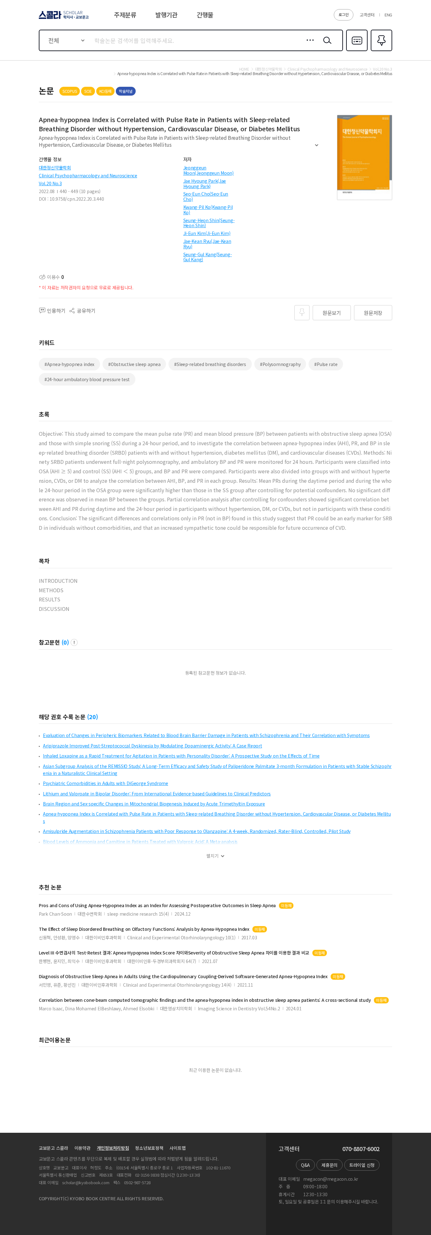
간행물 (205, 14)
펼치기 (317, 147)
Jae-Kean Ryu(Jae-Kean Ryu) (207, 244)
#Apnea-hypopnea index (69, 364)
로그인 (344, 14)
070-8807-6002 (361, 1148)
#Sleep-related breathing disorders (210, 364)
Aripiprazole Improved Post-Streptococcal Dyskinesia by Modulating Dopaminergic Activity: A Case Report (152, 745)
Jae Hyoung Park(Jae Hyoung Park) (204, 183)
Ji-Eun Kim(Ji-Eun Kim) (207, 233)
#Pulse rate (325, 364)
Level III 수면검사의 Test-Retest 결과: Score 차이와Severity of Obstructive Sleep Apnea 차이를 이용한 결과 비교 (174, 953)
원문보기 (331, 312)
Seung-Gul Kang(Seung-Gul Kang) (207, 257)
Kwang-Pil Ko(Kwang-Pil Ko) (208, 210)
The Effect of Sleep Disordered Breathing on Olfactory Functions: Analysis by (144, 929)
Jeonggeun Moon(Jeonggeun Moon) (208, 170)
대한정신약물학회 (55, 167)
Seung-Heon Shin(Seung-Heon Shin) (209, 223)
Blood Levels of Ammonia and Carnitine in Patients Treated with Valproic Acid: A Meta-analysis (140, 841)
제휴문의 (330, 1165)
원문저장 (373, 312)
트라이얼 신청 (362, 1165)
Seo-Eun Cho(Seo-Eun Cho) (205, 196)
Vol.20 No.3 (50, 183)
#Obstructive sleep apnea (134, 364)
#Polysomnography (280, 364)
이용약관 (82, 1148)
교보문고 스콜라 (53, 1148)
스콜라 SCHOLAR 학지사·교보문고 (63, 18)
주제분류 (125, 14)
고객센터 (367, 15)
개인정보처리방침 (113, 1148)
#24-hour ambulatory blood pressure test (87, 379)
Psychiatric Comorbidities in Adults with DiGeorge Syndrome (105, 783)
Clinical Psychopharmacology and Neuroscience (88, 175)
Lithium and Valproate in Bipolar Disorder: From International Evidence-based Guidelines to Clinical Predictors (157, 793)
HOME (244, 69)
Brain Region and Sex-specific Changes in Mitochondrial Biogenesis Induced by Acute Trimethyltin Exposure (154, 804)
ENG (388, 15)
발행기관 (166, 14)
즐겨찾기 (380, 50)
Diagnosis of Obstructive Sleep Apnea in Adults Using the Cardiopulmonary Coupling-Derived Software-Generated (183, 976)
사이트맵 (177, 1148)
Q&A (305, 1165)
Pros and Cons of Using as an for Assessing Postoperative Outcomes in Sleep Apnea (157, 905)
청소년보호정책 (149, 1148)
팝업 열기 (74, 642)
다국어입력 (357, 50)
